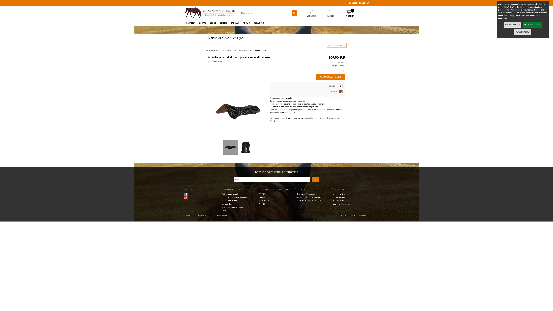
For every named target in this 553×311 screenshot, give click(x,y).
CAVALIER (190, 23)
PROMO (246, 23)
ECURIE (213, 23)
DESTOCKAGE (264, 201)
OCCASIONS (258, 23)
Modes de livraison (229, 201)
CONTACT (303, 189)
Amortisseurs (260, 51)
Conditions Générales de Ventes (235, 198)
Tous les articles (212, 51)
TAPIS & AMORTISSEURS (242, 51)
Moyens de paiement (230, 204)
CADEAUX (235, 23)
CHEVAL (202, 23)
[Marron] (341, 91)
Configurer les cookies (341, 204)
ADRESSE (339, 189)
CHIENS (223, 23)
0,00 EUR (350, 16)
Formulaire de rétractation (232, 207)
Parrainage (226, 211)
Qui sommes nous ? (230, 194)
